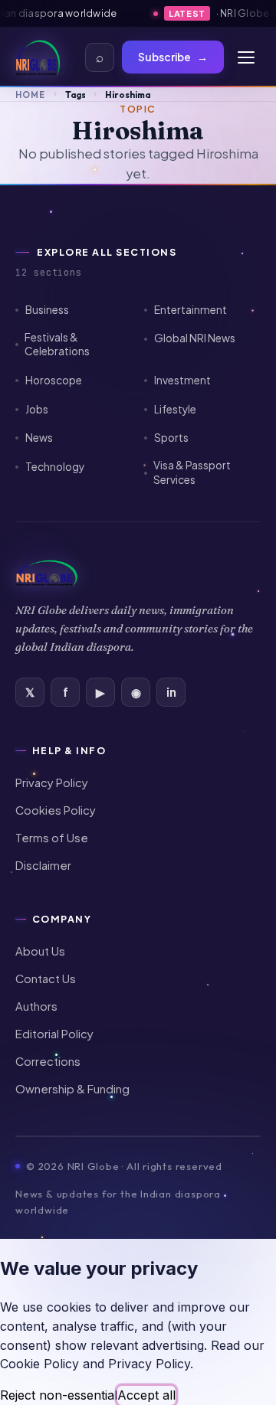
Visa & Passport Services (192, 472)
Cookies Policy (55, 810)
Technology (54, 466)
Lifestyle (175, 409)
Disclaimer (43, 865)
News (39, 437)
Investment (182, 380)
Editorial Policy (54, 1034)
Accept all (146, 1395)
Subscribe (173, 57)
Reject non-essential (58, 1395)
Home (30, 94)
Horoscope (53, 380)
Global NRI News (194, 338)
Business (47, 309)
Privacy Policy (51, 782)
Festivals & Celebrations (57, 344)
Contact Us (45, 978)
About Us (40, 951)
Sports (171, 437)
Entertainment (190, 309)
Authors (36, 1006)
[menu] (246, 57)
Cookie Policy (39, 1363)
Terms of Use (51, 838)
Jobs (36, 409)
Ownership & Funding (72, 1089)
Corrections (47, 1061)
